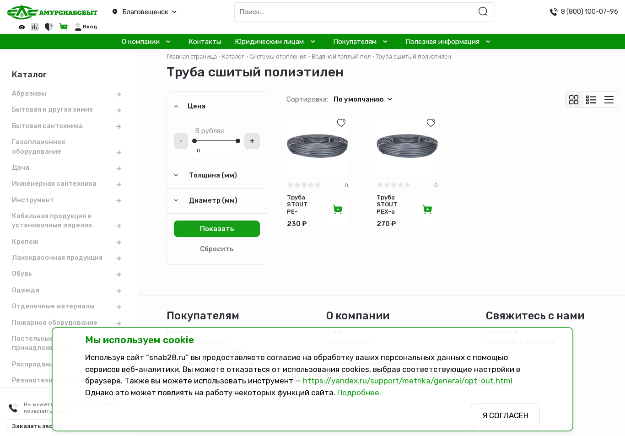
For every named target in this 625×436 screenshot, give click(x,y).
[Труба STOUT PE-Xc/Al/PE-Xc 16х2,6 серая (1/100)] (317, 146)
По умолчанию (359, 99)
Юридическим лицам (269, 42)
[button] (156, 12)
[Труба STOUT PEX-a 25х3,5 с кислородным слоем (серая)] (407, 146)
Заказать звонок (38, 426)
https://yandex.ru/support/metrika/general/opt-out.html (407, 380)
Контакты (205, 42)
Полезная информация (442, 42)
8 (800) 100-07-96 (589, 11)
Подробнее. (359, 392)
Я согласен (505, 415)
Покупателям (355, 42)
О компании (141, 42)
